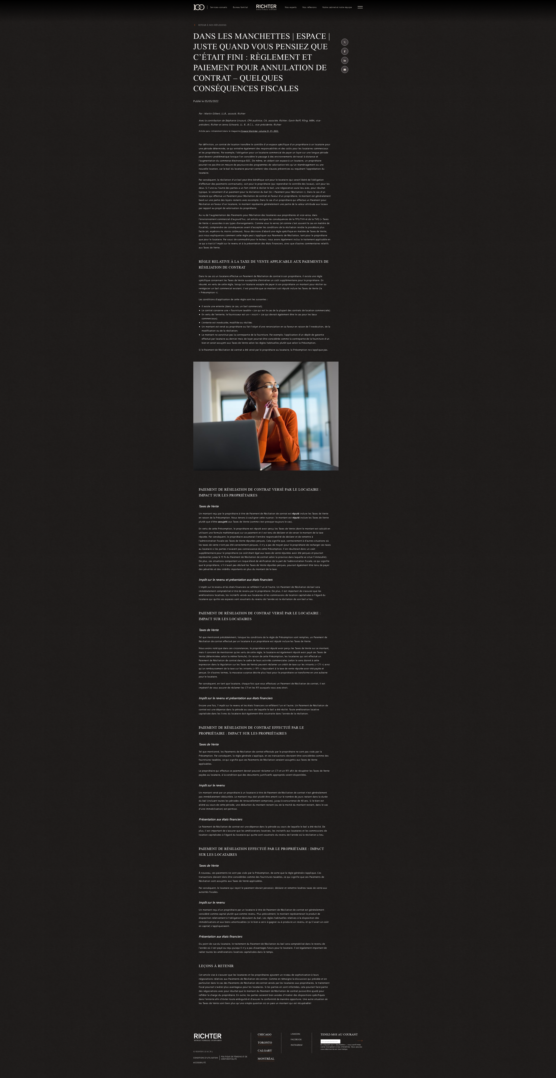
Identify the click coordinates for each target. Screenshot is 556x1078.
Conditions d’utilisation (205, 1058)
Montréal (266, 1058)
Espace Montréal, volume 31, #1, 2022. (260, 131)
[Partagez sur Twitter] (344, 42)
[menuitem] (218, 7)
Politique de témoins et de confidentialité (234, 1057)
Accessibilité (199, 1062)
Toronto (265, 1042)
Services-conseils (218, 7)
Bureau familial (240, 7)
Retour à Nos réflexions (212, 25)
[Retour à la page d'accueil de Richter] (207, 1037)
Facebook (296, 1039)
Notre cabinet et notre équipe (337, 7)
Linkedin (295, 1034)
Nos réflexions (309, 7)
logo (266, 5)
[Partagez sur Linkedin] (344, 60)
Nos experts (291, 7)
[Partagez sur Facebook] (344, 51)
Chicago (264, 1034)
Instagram (296, 1045)
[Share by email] (344, 69)
